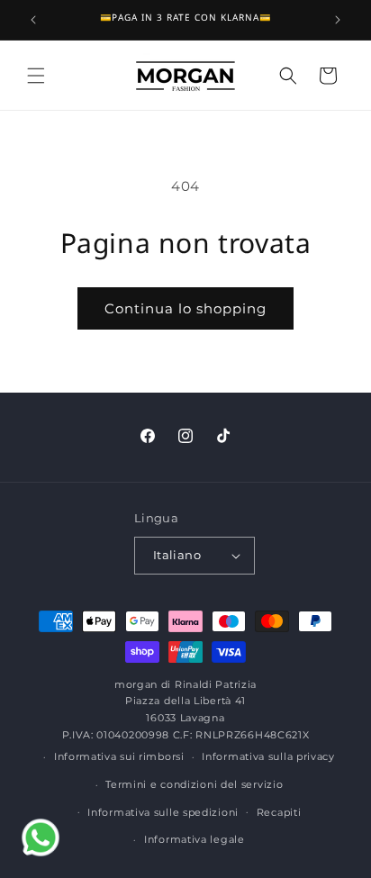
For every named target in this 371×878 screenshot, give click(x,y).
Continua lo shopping (185, 308)
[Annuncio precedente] (33, 20)
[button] (36, 75)
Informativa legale (194, 839)
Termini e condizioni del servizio (194, 784)
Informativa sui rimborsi (119, 756)
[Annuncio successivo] (337, 20)
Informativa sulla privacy (268, 756)
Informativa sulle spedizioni (163, 812)
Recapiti (279, 812)
